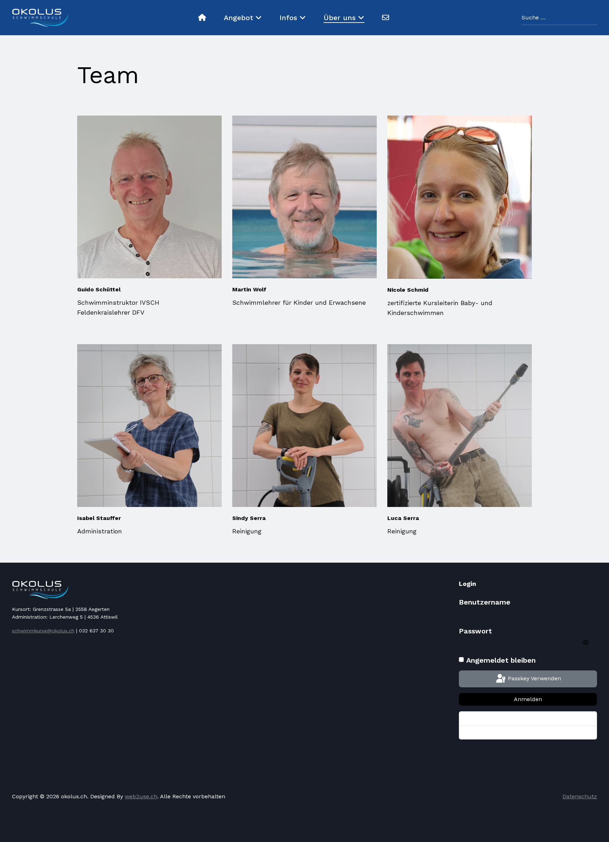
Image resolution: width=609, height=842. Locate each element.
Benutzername (484, 602)
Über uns (340, 17)
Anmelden (528, 699)
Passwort (475, 631)
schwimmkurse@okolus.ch (43, 630)
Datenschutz (579, 796)
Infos (288, 17)
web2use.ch (141, 796)
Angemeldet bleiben (501, 660)
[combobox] (559, 18)
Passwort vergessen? (490, 718)
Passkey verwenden (533, 678)
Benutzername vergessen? (496, 732)
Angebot (238, 17)
